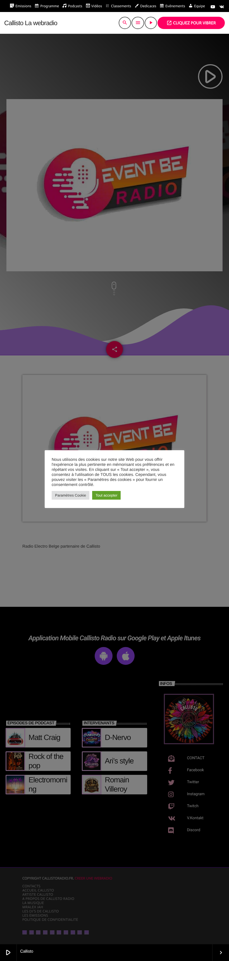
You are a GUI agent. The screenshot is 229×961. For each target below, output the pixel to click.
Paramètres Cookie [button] (70, 495)
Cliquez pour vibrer (191, 23)
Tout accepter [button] (106, 495)
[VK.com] (222, 7)
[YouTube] (213, 7)
